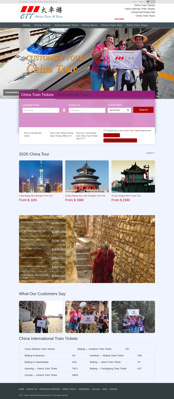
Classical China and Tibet (31, 257)
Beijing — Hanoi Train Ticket (105, 362)
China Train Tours (145, 15)
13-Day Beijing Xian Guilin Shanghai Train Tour (85, 196)
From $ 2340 (120, 200)
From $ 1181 (28, 200)
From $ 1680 (74, 200)
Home (26, 25)
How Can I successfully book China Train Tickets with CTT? (86, 136)
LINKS (104, 389)
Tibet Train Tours (137, 25)
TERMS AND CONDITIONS (49, 389)
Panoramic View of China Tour (33, 240)
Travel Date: (115, 104)
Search (143, 109)
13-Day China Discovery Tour (33, 231)
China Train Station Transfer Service (120, 140)
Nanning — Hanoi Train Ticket (41, 368)
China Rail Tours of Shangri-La (33, 266)
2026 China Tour (34, 154)
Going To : (75, 104)
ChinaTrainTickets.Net (143, 12)
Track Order (119, 19)
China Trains (42, 25)
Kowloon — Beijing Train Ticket (107, 355)
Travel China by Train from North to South (34, 276)
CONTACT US (31, 389)
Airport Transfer (111, 135)
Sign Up (142, 2)
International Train (66, 25)
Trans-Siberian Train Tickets (140, 8)
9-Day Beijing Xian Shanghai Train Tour (36, 196)
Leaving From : (32, 104)
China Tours (89, 25)
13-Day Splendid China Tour (32, 222)
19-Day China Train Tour (30, 248)
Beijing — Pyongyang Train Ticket (108, 368)
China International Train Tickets (48, 338)
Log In (134, 2)
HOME (21, 389)
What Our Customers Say (42, 293)
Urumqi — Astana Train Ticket (41, 375)
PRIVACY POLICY (69, 389)
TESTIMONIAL (84, 389)
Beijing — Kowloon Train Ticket (94, 349)
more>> (150, 153)
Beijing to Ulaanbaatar (37, 362)
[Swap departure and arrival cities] (64, 110)
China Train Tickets (144, 5)
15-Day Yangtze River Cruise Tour (126, 196)
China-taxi (96, 389)
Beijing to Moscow (34, 355)
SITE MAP (113, 389)
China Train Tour (111, 25)
